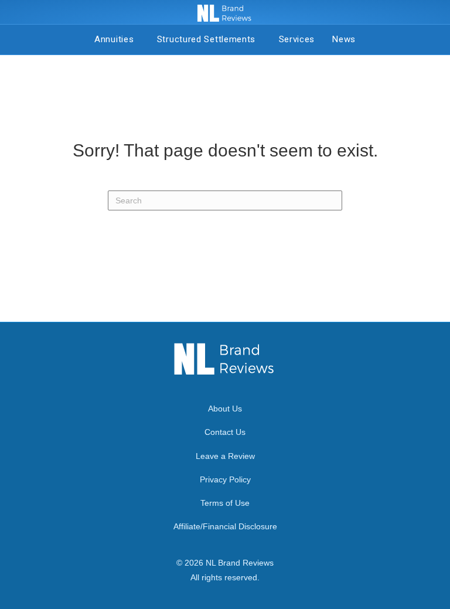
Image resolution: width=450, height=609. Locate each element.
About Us (225, 408)
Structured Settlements (209, 39)
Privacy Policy (225, 479)
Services (297, 39)
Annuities (116, 39)
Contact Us (225, 432)
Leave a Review (225, 456)
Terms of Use (225, 503)
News (344, 39)
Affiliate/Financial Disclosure (225, 526)
